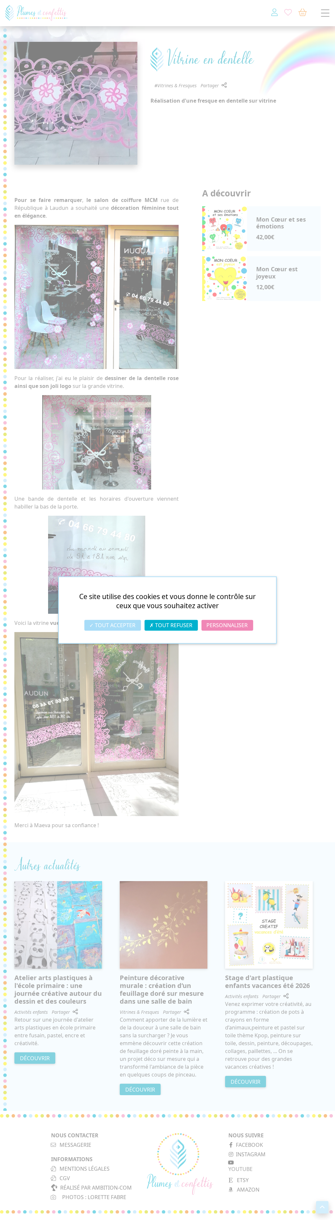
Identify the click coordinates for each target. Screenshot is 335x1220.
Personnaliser (227, 625)
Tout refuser (173, 625)
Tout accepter (114, 625)
